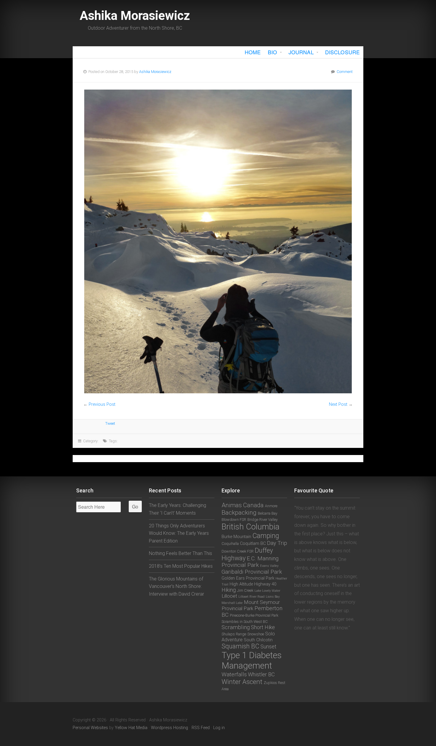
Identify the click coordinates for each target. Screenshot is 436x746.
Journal (301, 52)
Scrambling (236, 627)
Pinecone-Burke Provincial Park (254, 615)
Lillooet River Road (251, 597)
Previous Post (102, 404)
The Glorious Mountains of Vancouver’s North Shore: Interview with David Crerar (176, 586)
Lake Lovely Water (267, 591)
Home (253, 52)
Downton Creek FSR (238, 551)
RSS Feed (201, 727)
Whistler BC (261, 674)
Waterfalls (234, 674)
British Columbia (250, 527)
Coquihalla (230, 543)
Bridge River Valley (262, 519)
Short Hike (263, 627)
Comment (345, 71)
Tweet (110, 423)
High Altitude (241, 584)
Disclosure (342, 52)
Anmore (271, 506)
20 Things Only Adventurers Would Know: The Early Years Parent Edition (179, 533)
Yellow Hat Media (131, 727)
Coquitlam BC (253, 543)
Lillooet (229, 596)
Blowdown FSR (234, 519)
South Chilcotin (258, 639)
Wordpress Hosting (169, 727)
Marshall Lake (232, 603)
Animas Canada (243, 505)
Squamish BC (240, 646)
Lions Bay (273, 597)
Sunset (268, 646)
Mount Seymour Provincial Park (251, 605)
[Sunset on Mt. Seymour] (218, 241)
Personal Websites (90, 727)
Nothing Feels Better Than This (180, 553)
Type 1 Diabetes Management (251, 660)
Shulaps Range (234, 634)
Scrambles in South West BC (245, 621)
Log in (219, 727)
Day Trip (277, 543)
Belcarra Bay (267, 513)
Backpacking (239, 512)
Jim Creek (245, 590)
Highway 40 (265, 584)
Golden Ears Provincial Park (248, 578)
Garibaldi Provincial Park (252, 572)
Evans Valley (269, 566)
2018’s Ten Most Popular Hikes (181, 566)
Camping (265, 536)
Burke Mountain (236, 536)
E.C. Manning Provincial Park (250, 562)
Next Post (338, 404)
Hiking (229, 590)
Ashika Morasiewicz (135, 15)
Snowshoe (255, 634)
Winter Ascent (242, 681)
